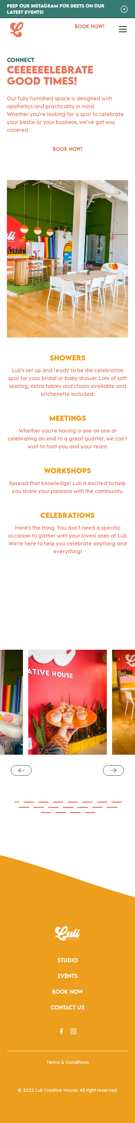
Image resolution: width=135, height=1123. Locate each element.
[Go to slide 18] (75, 812)
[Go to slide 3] (43, 802)
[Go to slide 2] (29, 802)
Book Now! (90, 26)
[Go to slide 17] (60, 812)
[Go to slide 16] (46, 812)
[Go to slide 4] (58, 802)
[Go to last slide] (21, 770)
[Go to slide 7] (102, 802)
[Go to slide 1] (16, 802)
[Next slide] (113, 770)
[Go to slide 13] (82, 807)
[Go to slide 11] (53, 807)
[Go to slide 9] (24, 807)
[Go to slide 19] (90, 812)
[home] (17, 29)
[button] (121, 29)
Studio (67, 960)
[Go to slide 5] (73, 802)
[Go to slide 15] (112, 807)
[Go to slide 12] (68, 807)
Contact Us (68, 1007)
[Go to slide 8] (116, 802)
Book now (67, 991)
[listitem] (67, 702)
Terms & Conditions (67, 1062)
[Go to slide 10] (38, 807)
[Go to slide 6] (87, 802)
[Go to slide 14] (97, 807)
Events (68, 975)
